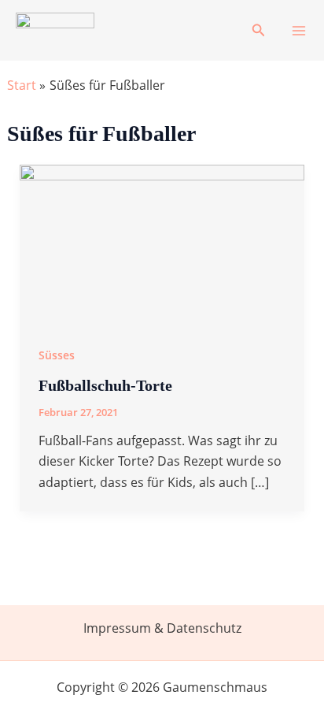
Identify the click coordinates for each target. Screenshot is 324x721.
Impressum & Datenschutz (162, 628)
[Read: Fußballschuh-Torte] (162, 243)
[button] (259, 30)
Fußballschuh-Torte (105, 385)
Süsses (57, 354)
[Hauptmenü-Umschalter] (299, 30)
